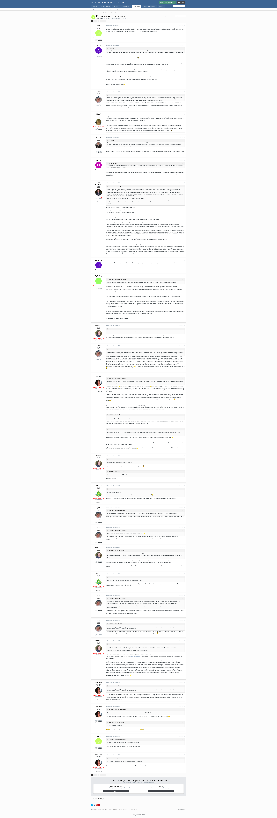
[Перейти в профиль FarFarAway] (98, 281)
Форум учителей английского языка (107, 2)
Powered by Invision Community (138, 815)
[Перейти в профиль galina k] (98, 741)
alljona (99, 45)
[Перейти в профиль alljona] (98, 50)
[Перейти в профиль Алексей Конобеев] (98, 192)
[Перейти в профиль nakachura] (98, 265)
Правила (112, 9)
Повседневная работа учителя (119, 18)
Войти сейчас (161, 791)
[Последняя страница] (105, 21)
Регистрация (181, 2)
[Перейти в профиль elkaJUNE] (98, 493)
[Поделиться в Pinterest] (99, 805)
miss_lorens (98, 375)
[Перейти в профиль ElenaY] (98, 122)
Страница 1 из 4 (111, 21)
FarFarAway (98, 276)
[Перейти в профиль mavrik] (98, 165)
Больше (161, 6)
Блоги (98, 9)
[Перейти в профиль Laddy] (98, 99)
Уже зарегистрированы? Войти (167, 2)
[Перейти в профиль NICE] (93, 17)
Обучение (116, 6)
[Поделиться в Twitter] (92, 805)
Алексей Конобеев (98, 183)
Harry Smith (98, 137)
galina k (98, 736)
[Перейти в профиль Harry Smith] (98, 145)
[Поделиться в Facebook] (94, 805)
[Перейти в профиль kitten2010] (98, 333)
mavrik (98, 160)
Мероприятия (125, 6)
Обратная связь (138, 812)
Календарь (104, 9)
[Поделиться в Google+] (97, 805)
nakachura (98, 260)
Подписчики (179, 16)
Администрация (119, 9)
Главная (95, 6)
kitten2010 (98, 325)
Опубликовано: (113, 25)
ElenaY (98, 114)
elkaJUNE (98, 486)
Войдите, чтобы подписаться (168, 16)
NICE (101, 18)
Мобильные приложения (149, 6)
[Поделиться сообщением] (184, 25)
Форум (93, 9)
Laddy (98, 92)
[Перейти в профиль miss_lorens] (98, 383)
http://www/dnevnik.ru (135, 656)
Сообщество (137, 6)
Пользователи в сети (130, 9)
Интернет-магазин (105, 6)
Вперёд (101, 21)
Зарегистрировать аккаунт (116, 791)
